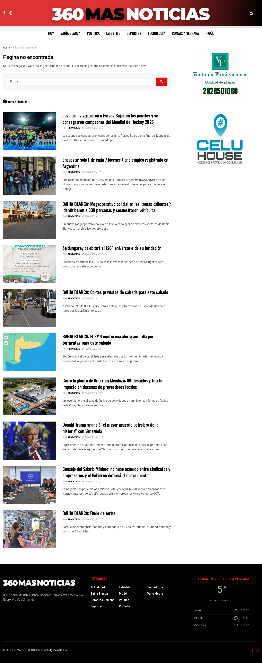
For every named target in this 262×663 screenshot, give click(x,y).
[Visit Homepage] (131, 13)
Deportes (134, 33)
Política (93, 33)
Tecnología (156, 33)
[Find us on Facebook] (4, 13)
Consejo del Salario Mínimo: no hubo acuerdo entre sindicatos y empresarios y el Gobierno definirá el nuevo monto (116, 472)
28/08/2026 (90, 298)
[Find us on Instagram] (10, 13)
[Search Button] (251, 13)
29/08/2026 (90, 128)
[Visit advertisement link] (220, 74)
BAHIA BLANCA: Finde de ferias (88, 513)
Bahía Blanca (70, 33)
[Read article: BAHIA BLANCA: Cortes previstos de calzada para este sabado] (29, 308)
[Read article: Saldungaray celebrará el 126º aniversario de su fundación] (29, 264)
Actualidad (97, 587)
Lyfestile (113, 33)
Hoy (51, 33)
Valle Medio (155, 594)
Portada (124, 606)
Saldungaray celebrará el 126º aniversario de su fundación (111, 248)
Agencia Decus (58, 650)
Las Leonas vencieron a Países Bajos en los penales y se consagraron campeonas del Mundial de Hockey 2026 (110, 118)
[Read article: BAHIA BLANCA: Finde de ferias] (29, 529)
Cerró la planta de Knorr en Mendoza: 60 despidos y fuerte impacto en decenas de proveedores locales (112, 383)
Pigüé (210, 33)
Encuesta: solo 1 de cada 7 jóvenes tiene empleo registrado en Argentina (115, 162)
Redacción (74, 128)
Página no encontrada (25, 48)
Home (6, 48)
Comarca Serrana (185, 33)
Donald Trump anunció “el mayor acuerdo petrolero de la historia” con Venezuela (110, 427)
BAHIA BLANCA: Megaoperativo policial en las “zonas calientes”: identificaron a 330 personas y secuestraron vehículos (116, 207)
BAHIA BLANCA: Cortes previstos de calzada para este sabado (115, 292)
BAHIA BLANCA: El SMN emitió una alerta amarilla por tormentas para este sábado (108, 339)
